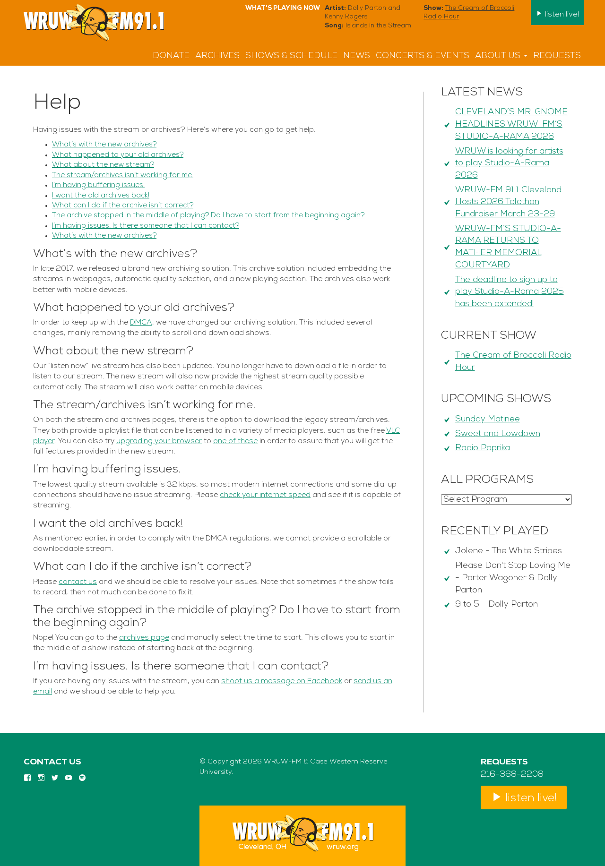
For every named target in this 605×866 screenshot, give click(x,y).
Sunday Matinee (487, 419)
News (356, 56)
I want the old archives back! (100, 195)
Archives (217, 56)
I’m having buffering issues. (98, 185)
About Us (499, 56)
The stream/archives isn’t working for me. (122, 175)
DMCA (141, 322)
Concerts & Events (422, 56)
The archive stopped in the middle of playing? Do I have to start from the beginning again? (208, 215)
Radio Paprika (482, 448)
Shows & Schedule (291, 56)
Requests (557, 56)
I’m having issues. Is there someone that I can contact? (145, 226)
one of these (235, 441)
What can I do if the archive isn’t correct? (122, 205)
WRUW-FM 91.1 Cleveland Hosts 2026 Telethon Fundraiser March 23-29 (508, 202)
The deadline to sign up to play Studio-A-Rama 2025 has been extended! (509, 292)
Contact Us (52, 762)
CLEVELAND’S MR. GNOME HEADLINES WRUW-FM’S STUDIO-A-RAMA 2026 (511, 124)
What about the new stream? (103, 165)
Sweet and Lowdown (497, 434)
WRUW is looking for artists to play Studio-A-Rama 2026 (509, 163)
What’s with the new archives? (104, 144)
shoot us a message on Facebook (281, 681)
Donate (171, 56)
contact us (78, 582)
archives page (144, 638)
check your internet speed (265, 495)
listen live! (561, 14)
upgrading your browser (159, 441)
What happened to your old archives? (117, 155)
